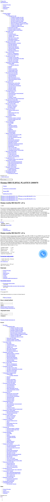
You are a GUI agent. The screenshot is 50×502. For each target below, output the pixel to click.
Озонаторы (10, 96)
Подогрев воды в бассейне (12, 72)
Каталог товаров (6, 13)
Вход (2, 496)
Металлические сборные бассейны (18, 22)
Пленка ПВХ (11, 63)
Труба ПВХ (10, 123)
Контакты (5, 8)
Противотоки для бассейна (12, 99)
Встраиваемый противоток (14, 101)
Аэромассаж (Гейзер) (10, 108)
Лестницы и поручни (10, 56)
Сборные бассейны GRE (16, 25)
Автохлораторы (11, 94)
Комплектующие (12, 49)
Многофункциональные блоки (15, 163)
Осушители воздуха (10, 157)
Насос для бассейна (10, 52)
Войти (2, 305)
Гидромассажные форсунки (14, 119)
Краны (9, 124)
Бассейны (8, 14)
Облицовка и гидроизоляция (12, 62)
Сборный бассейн (12, 16)
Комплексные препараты (13, 139)
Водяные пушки (12, 107)
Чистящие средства (12, 142)
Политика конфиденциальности (10, 278)
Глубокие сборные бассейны (17, 18)
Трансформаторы (12, 86)
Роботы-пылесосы (12, 152)
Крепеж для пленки (12, 68)
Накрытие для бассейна (11, 166)
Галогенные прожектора (13, 84)
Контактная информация (7, 256)
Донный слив (11, 36)
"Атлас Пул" (3, 289)
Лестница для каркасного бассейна (16, 58)
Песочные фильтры (12, 44)
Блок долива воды (12, 164)
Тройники (10, 129)
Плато (9, 111)
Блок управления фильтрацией (15, 161)
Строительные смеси (13, 70)
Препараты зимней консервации (15, 143)
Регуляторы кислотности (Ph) (14, 134)
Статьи (4, 275)
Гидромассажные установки (14, 117)
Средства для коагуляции (14, 148)
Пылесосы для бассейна (11, 151)
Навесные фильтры (12, 45)
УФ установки (11, 92)
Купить (2, 222)
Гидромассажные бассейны (14, 28)
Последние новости (6, 280)
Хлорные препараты (12, 136)
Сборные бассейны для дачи (17, 17)
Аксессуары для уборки (13, 155)
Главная (5, 186)
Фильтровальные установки (14, 43)
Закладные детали (10, 31)
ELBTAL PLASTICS (7, 193)
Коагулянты (11, 138)
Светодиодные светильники (14, 85)
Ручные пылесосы (12, 154)
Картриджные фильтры (13, 46)
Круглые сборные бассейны (17, 21)
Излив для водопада (12, 105)
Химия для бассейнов (10, 133)
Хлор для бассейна (12, 147)
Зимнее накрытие (12, 169)
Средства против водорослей (14, 137)
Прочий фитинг (11, 132)
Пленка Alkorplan (15, 65)
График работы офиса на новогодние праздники (14, 286)
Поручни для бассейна (13, 59)
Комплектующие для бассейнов (15, 30)
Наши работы (6, 7)
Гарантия (5, 277)
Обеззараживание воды (11, 90)
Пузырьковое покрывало (13, 168)
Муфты (10, 128)
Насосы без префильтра (13, 54)
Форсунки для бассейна (13, 37)
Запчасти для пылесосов (13, 156)
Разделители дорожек (13, 173)
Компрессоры (11, 114)
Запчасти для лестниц (13, 61)
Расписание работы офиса (9, 283)
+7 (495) (5, 177)
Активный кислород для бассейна (16, 150)
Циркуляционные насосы (14, 77)
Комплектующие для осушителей (15, 159)
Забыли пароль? (4, 306)
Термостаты (11, 80)
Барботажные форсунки (13, 112)
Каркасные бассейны (13, 27)
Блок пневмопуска (12, 165)
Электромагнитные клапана (14, 79)
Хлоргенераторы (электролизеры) (15, 93)
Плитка (10, 67)
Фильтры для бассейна (11, 41)
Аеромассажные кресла (13, 110)
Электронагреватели (13, 74)
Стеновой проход (12, 34)
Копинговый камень (12, 71)
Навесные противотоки (13, 102)
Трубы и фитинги (10, 121)
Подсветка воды (9, 81)
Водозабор (10, 32)
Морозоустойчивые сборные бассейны (19, 23)
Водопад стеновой (12, 106)
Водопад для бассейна (11, 103)
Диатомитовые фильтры (13, 48)
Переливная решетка (13, 39)
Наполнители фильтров (13, 50)
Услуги (4, 6)
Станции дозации (12, 97)
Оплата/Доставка (7, 4)
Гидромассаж (9, 116)
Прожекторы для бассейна (14, 83)
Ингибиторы (11, 146)
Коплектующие (11, 120)
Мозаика (10, 66)
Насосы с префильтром (13, 53)
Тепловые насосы (12, 76)
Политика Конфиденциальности (8, 308)
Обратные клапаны (12, 125)
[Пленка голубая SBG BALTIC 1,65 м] (9, 196)
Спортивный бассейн (10, 172)
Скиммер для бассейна (13, 35)
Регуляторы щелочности (13, 145)
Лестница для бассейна (13, 57)
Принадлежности (12, 130)
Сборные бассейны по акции (17, 26)
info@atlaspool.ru (4, 2)
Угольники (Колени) (12, 126)
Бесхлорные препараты (13, 141)
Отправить (3, 315)
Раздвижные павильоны (11, 170)
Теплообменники (12, 75)
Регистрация (10, 306)
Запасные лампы (12, 88)
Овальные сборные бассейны (17, 19)
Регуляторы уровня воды (13, 40)
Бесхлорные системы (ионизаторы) (16, 98)
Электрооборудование (11, 160)
